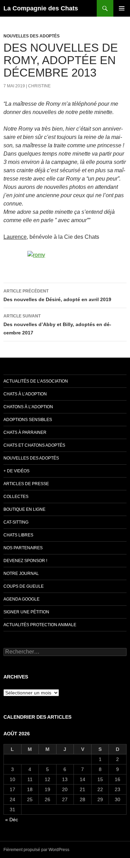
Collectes (15, 496)
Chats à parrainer (24, 432)
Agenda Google (21, 599)
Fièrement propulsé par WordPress (36, 849)
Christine (39, 86)
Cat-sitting (15, 522)
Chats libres (18, 535)
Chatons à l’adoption (28, 406)
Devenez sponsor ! (25, 560)
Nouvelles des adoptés (31, 36)
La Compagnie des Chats (40, 8)
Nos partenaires (23, 547)
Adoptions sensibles (27, 419)
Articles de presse (26, 483)
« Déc (11, 819)
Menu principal (121, 8)
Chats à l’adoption (25, 394)
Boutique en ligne (24, 509)
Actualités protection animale (39, 624)
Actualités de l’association (35, 381)
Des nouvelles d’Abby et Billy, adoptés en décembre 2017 (57, 324)
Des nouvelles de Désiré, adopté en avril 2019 (57, 295)
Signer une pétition (26, 612)
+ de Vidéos (16, 471)
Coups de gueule (23, 586)
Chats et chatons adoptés (34, 445)
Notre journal (21, 573)
